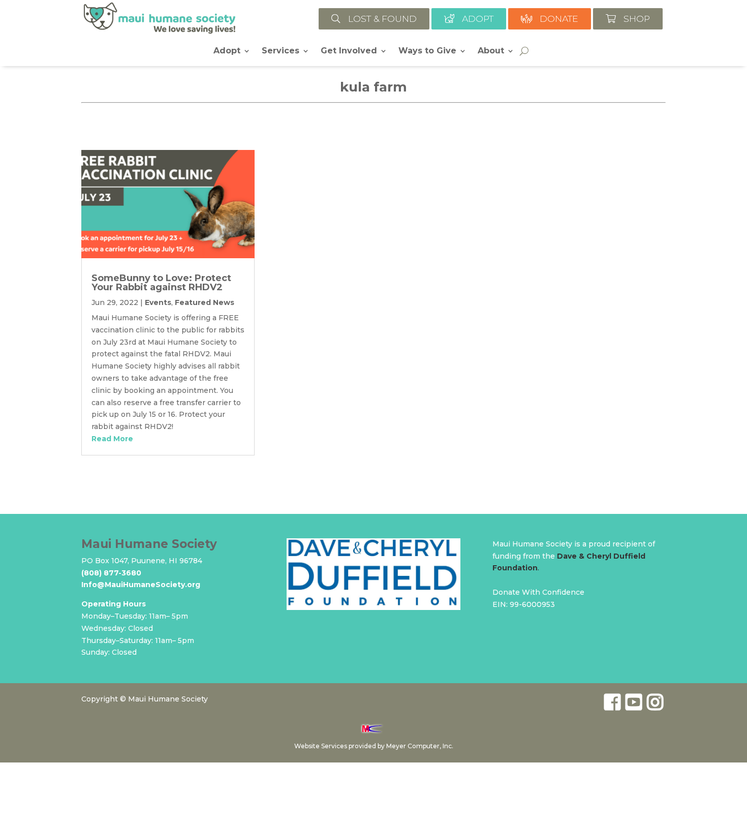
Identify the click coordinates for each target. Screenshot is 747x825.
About (491, 51)
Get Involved (349, 51)
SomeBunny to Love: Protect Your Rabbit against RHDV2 (161, 282)
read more (112, 438)
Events (158, 302)
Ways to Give (427, 51)
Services (280, 51)
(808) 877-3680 (111, 572)
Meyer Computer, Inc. (419, 746)
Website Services (320, 746)
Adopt (226, 51)
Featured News (204, 302)
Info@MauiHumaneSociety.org (140, 584)
